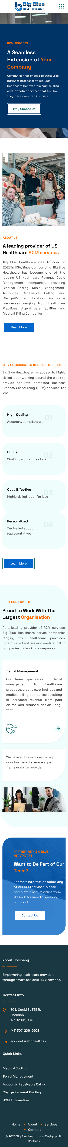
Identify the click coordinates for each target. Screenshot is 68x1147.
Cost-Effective (19, 489)
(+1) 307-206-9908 (24, 1030)
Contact (34, 1130)
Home (16, 1124)
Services (51, 1124)
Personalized (17, 521)
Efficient (14, 452)
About (32, 1124)
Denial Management (22, 671)
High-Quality (17, 414)
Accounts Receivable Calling (24, 1084)
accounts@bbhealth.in (28, 1041)
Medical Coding (15, 1068)
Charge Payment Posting (22, 1092)
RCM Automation (16, 1100)
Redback (34, 1141)
